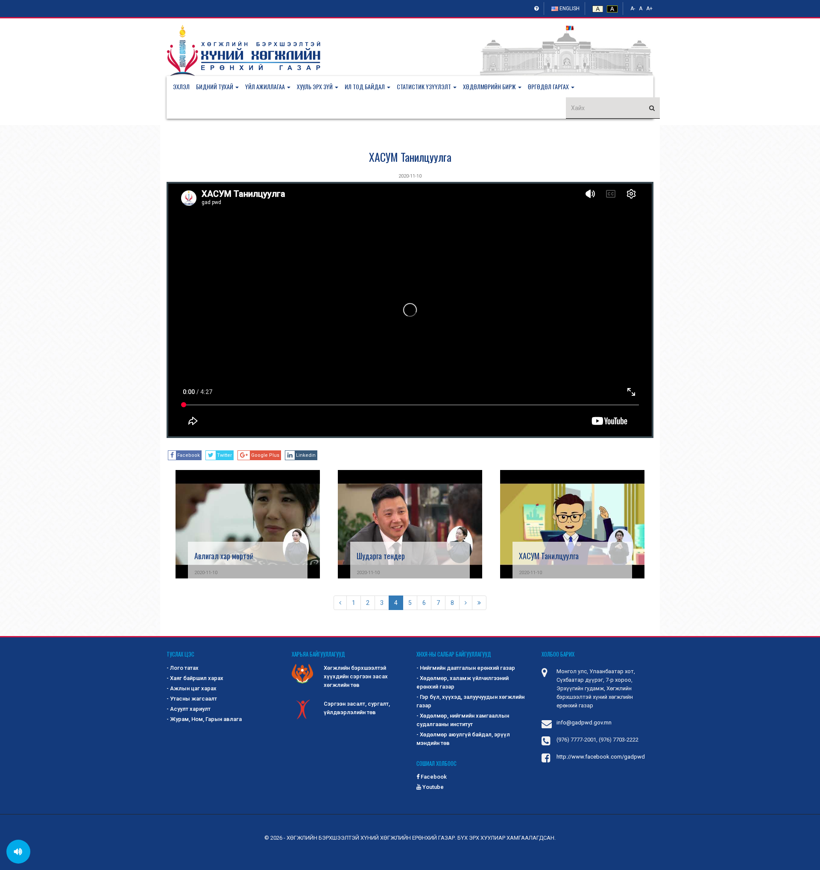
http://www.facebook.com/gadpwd (600, 756)
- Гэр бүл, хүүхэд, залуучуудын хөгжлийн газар (470, 701)
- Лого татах (183, 668)
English (569, 9)
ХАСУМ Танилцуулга (410, 157)
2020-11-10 (410, 176)
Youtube (432, 787)
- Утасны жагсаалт (192, 698)
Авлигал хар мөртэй (223, 555)
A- (632, 9)
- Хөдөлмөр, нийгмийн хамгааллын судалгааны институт (462, 719)
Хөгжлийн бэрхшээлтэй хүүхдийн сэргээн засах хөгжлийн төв (356, 676)
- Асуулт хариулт (189, 709)
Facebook (433, 777)
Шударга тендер (381, 555)
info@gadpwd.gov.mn (584, 722)
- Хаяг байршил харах (195, 678)
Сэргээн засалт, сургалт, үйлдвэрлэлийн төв (357, 708)
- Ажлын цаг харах (192, 688)
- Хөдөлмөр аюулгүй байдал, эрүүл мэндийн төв (463, 738)
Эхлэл (181, 86)
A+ (649, 9)
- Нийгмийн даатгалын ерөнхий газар (465, 668)
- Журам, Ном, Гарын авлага (204, 719)
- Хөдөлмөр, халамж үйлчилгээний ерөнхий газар (462, 682)
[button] (220, 86)
